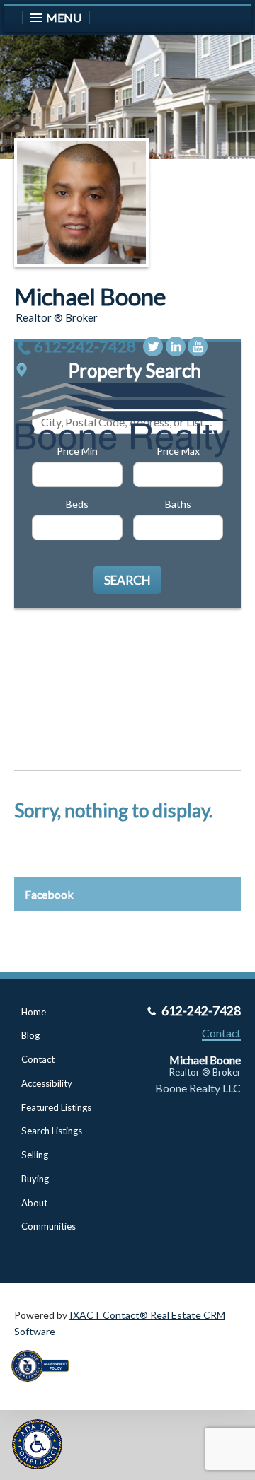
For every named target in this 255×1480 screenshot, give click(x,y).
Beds (77, 504)
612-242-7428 (85, 346)
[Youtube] (198, 346)
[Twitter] (153, 346)
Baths (178, 504)
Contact (38, 1059)
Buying (35, 1178)
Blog (30, 1035)
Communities (48, 1226)
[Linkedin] (176, 346)
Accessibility (46, 1083)
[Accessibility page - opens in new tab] (45, 1386)
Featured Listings (56, 1107)
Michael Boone (90, 296)
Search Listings (51, 1130)
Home (33, 1012)
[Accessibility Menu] (37, 1444)
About (34, 1202)
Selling (34, 1154)
